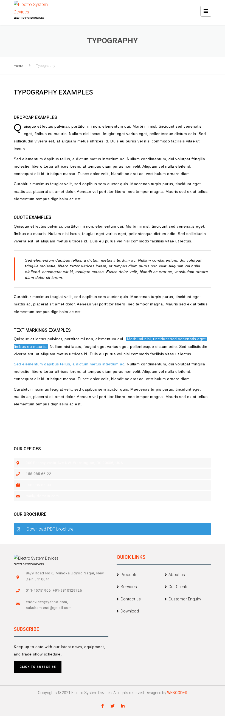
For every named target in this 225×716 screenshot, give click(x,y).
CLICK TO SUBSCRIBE (37, 667)
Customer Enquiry (184, 599)
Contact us (130, 599)
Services (128, 586)
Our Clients (178, 586)
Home (18, 66)
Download (129, 611)
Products (128, 574)
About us (176, 574)
